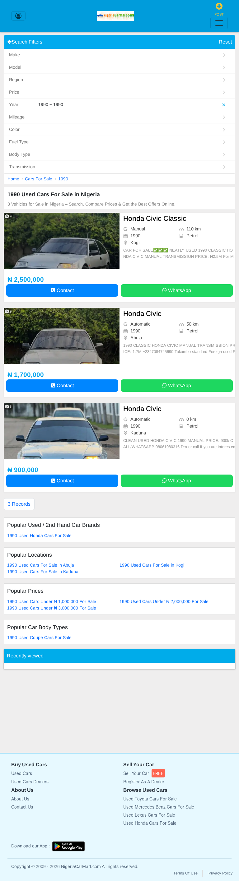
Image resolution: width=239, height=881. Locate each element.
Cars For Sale (38, 178)
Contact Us (22, 807)
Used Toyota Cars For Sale (150, 798)
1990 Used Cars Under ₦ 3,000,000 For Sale (51, 607)
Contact (64, 290)
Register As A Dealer (143, 781)
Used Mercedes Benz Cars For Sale (158, 807)
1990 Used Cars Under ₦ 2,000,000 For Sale (164, 601)
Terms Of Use (185, 873)
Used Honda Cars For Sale (149, 823)
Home (13, 178)
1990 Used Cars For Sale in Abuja (40, 565)
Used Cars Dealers (30, 781)
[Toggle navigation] (219, 23)
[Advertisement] (50, 708)
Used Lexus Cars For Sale (149, 815)
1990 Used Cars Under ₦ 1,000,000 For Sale (51, 601)
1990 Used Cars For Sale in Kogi (152, 565)
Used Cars (21, 773)
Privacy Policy (220, 873)
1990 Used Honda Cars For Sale (39, 535)
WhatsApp (179, 290)
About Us (20, 798)
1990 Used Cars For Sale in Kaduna (42, 571)
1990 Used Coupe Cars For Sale (39, 637)
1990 (63, 178)
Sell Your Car (143, 773)
